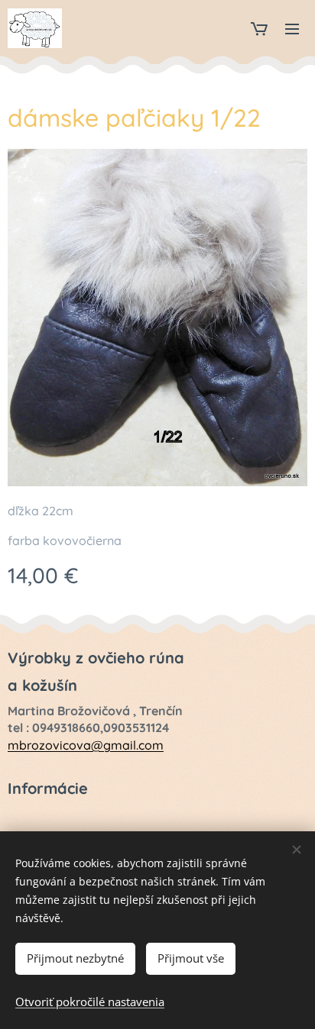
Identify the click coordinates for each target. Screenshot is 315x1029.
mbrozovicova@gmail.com (86, 745)
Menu (292, 28)
